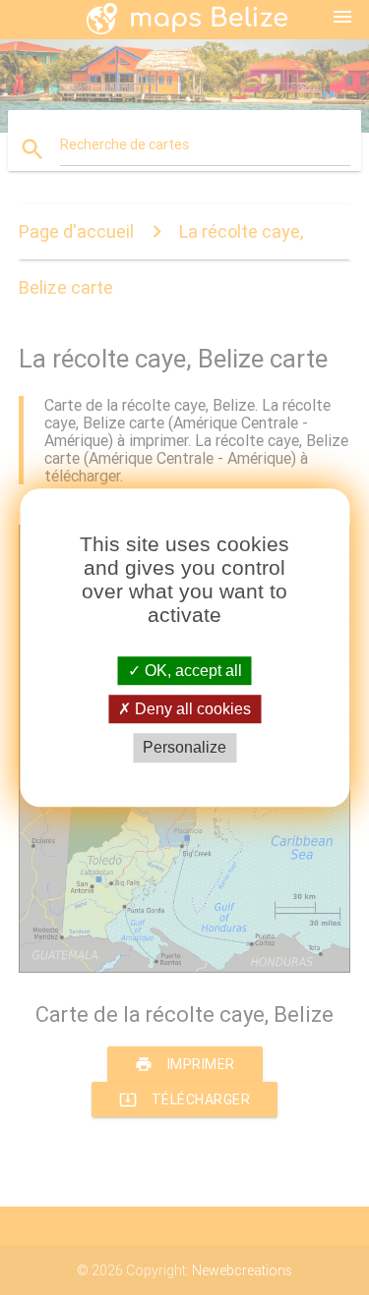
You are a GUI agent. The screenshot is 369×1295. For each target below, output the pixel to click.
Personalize (184, 748)
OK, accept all (191, 670)
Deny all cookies (191, 709)
